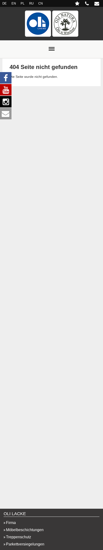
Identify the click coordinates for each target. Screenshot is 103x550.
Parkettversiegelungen (25, 544)
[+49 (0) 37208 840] (87, 4)
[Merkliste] (77, 4)
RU (31, 3)
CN (40, 3)
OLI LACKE (15, 513)
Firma (11, 523)
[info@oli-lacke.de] (97, 4)
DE (4, 3)
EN (13, 3)
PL (22, 3)
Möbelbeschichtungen (25, 530)
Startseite (51, 23)
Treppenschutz (18, 537)
